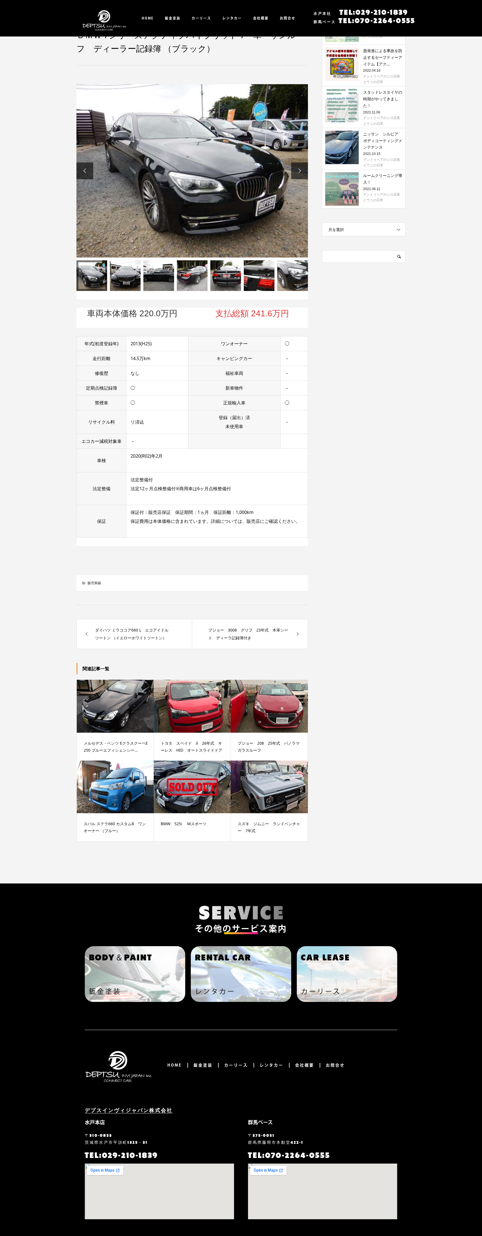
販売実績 (94, 583)
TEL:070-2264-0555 (364, 19)
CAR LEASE (325, 956)
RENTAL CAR (223, 956)
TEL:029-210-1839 (361, 11)
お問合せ (287, 18)
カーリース (201, 18)
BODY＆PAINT (120, 956)
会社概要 (261, 18)
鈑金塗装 (172, 18)
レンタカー (232, 18)
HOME (148, 18)
